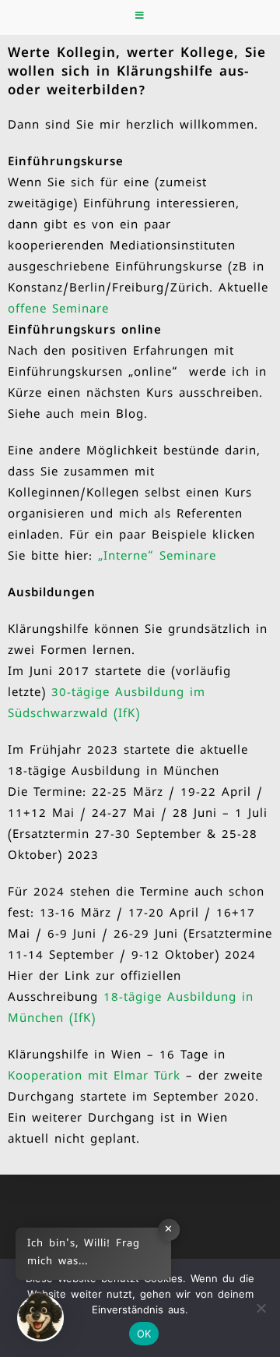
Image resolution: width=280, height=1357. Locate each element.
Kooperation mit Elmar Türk (94, 1077)
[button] (40, 1316)
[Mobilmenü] (140, 17)
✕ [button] (168, 1230)
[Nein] (260, 1308)
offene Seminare (58, 310)
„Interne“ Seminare (157, 557)
